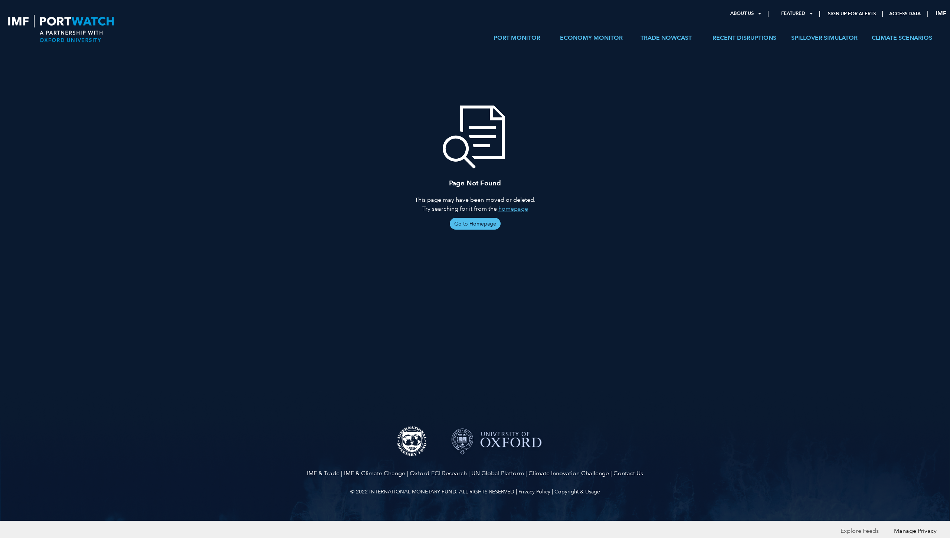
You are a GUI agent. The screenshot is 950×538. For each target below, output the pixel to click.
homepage (513, 208)
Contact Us (628, 473)
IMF (941, 13)
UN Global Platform (497, 473)
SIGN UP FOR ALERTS (852, 14)
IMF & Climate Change (374, 473)
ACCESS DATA (905, 14)
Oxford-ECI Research (438, 473)
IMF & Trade (323, 473)
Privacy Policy (534, 491)
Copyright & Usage (577, 491)
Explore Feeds (860, 530)
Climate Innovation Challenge (568, 473)
